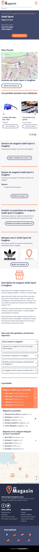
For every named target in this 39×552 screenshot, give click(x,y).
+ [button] (3, 54)
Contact (23, 512)
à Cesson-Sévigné (14, 393)
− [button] (3, 57)
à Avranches (12, 449)
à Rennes (12, 399)
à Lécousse (12, 437)
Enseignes (4, 514)
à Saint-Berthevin (15, 396)
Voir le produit (10, 126)
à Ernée (11, 443)
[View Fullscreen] (2, 454)
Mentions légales (26, 514)
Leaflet (26, 78)
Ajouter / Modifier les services (18, 158)
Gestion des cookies (27, 519)
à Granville (12, 405)
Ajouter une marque (18, 264)
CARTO (37, 483)
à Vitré (11, 446)
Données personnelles (28, 517)
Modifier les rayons (18, 196)
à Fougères (16, 414)
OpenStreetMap (33, 78)
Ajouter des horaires (11, 86)
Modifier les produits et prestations (19, 223)
